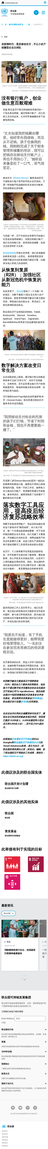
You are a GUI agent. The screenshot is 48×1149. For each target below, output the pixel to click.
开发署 (24, 701)
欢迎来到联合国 (11, 3)
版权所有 (5, 1134)
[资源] (46, 1042)
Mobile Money (21, 178)
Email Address (7, 1018)
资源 (3, 1042)
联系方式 (5, 1073)
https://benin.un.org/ (13, 756)
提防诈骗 (5, 1137)
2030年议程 (6, 1051)
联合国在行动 (7, 1029)
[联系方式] (46, 1074)
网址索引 (5, 1143)
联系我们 (5, 1131)
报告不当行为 (7, 1083)
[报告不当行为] (46, 1084)
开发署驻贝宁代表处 (22, 739)
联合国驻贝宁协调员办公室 (27, 742)
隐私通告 (5, 1140)
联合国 (19, 291)
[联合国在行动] (46, 1030)
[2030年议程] (46, 1052)
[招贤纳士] (46, 1064)
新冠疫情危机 (9, 253)
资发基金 (36, 698)
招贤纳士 (5, 1064)
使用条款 (5, 1146)
